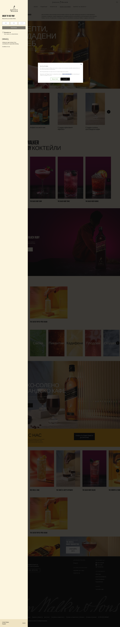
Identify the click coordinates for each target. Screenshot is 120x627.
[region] (60, 73)
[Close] (81, 64)
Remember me (7, 32)
